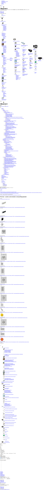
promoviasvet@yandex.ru (4, 188)
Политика (1, 473)
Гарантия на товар (2, 475)
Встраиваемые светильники (9, 146)
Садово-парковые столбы (9, 136)
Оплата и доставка (2, 474)
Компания (1, 471)
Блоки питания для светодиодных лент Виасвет (10, 165)
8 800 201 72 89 (2, 11)
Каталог (4, 110)
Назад (3, 109)
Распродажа (7, 192)
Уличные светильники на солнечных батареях (13, 192)
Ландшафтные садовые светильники (10, 126)
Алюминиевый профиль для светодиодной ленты (10, 158)
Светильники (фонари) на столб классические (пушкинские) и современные (15, 118)
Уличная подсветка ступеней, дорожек (10, 122)
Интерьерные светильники (7, 141)
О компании (1, 472)
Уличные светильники (3, 192)
